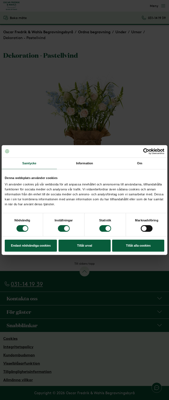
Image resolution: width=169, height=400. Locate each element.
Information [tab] (84, 163)
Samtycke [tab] (29, 163)
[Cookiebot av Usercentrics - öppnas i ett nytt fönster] (146, 151)
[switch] (64, 228)
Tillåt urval (84, 245)
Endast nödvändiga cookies (31, 245)
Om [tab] (139, 163)
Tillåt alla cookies (138, 245)
